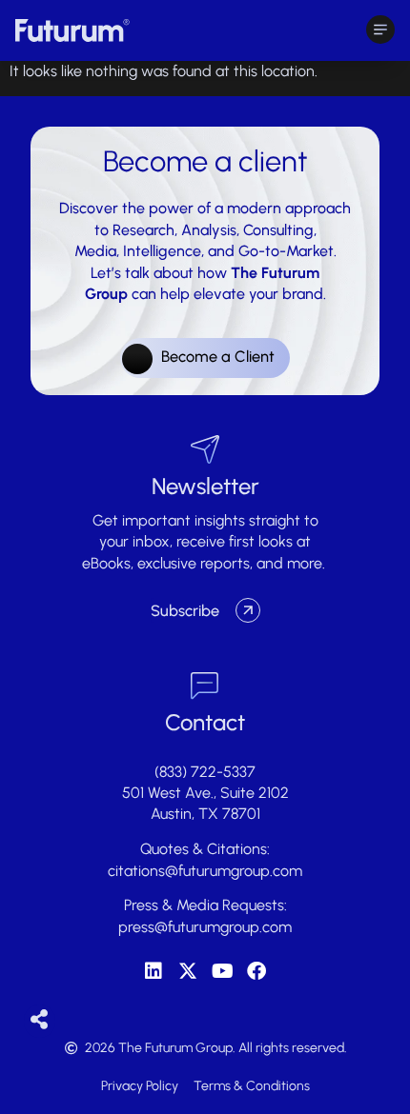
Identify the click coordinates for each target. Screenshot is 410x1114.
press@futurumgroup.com (205, 927)
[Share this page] (40, 1020)
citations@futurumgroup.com (205, 871)
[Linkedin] (153, 971)
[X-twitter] (187, 971)
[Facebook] (256, 971)
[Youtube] (222, 971)
